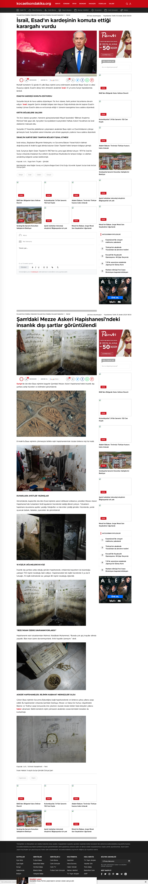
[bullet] (47, 267)
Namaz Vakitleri (83, 10)
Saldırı (39, 175)
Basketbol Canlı (89, 870)
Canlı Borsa (52, 10)
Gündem (66, 3)
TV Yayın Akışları (73, 874)
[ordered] (44, 267)
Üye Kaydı (19, 863)
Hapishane (22, 778)
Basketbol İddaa (38, 863)
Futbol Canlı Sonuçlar (57, 870)
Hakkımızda (20, 870)
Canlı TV (23, 10)
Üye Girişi (19, 860)
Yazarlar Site (88, 863)
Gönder (24, 267)
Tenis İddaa (88, 867)
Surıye (49, 175)
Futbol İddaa (37, 860)
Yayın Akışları (67, 10)
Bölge (21, 175)
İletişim (18, 874)
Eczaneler (98, 10)
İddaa (126, 10)
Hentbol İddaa (38, 867)
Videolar (102, 3)
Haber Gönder (72, 867)
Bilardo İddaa (37, 870)
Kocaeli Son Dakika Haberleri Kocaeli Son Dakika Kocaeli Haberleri (40, 15)
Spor (74, 3)
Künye (18, 867)
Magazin (92, 3)
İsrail (29, 175)
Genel (68, 15)
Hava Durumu (37, 10)
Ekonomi (82, 3)
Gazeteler (70, 860)
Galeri (111, 3)
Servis (57, 3)
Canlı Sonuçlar (113, 10)
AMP (85, 874)
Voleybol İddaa (38, 874)
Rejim (33, 778)
